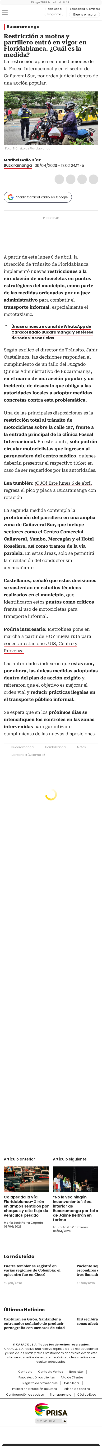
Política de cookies (76, 1389)
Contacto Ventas (50, 1372)
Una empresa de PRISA (51, 1409)
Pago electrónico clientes (37, 1377)
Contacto (25, 1372)
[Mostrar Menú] (4, 12)
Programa (54, 14)
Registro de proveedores (40, 1383)
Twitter (70, 179)
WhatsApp (93, 179)
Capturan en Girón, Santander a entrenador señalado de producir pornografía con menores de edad (34, 1323)
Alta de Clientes (72, 1377)
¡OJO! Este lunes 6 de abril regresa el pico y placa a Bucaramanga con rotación (50, 490)
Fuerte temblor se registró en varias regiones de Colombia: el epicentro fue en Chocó (32, 1270)
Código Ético (86, 1395)
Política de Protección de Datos (34, 1389)
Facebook (59, 179)
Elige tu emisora (84, 14)
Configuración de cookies (25, 1395)
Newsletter (76, 1372)
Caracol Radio (23, 12)
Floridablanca (55, 747)
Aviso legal (71, 1383)
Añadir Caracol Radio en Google (41, 197)
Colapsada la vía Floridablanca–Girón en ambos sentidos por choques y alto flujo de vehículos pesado (26, 1206)
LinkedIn (82, 179)
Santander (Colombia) (28, 755)
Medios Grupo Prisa (51, 1421)
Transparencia (60, 1395)
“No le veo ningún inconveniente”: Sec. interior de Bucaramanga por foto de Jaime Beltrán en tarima (75, 1208)
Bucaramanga (23, 27)
